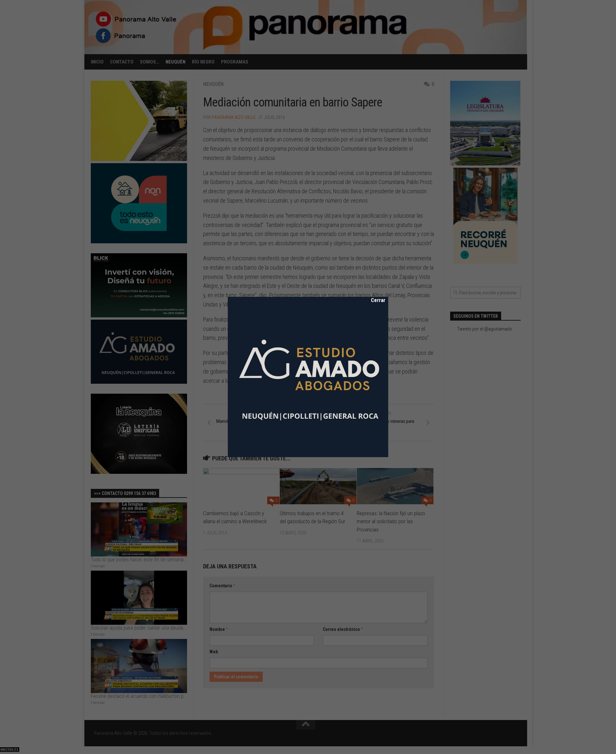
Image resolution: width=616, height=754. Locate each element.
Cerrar (374, 300)
